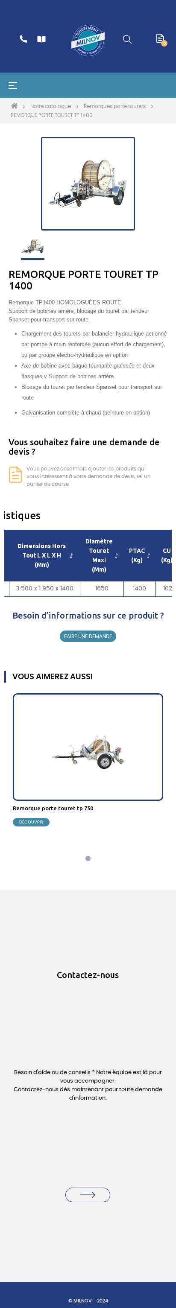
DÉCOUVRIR (31, 822)
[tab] (88, 858)
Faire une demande (88, 636)
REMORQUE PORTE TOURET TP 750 (53, 808)
